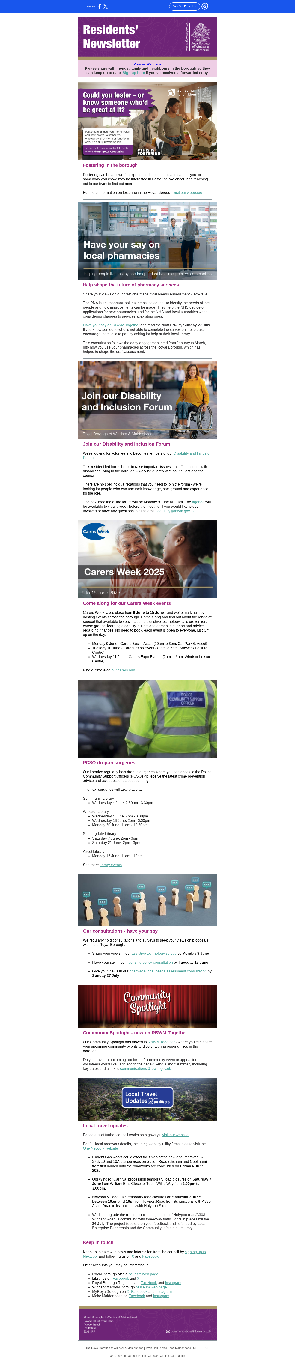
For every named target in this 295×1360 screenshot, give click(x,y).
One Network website (100, 1148)
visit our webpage (187, 192)
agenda (198, 502)
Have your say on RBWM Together (111, 325)
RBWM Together (161, 1042)
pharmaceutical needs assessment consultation (168, 971)
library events (111, 865)
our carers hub (123, 670)
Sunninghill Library (98, 798)
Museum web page (151, 1287)
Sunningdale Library (99, 834)
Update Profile (137, 1355)
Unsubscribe (118, 1355)
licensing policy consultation (150, 962)
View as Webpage (147, 64)
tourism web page (143, 1274)
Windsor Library (96, 812)
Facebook (150, 1256)
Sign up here (134, 73)
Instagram (173, 1283)
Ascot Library (93, 851)
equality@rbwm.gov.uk (176, 511)
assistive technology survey (154, 953)
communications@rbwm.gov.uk (145, 1069)
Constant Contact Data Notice (166, 1355)
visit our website (175, 1135)
